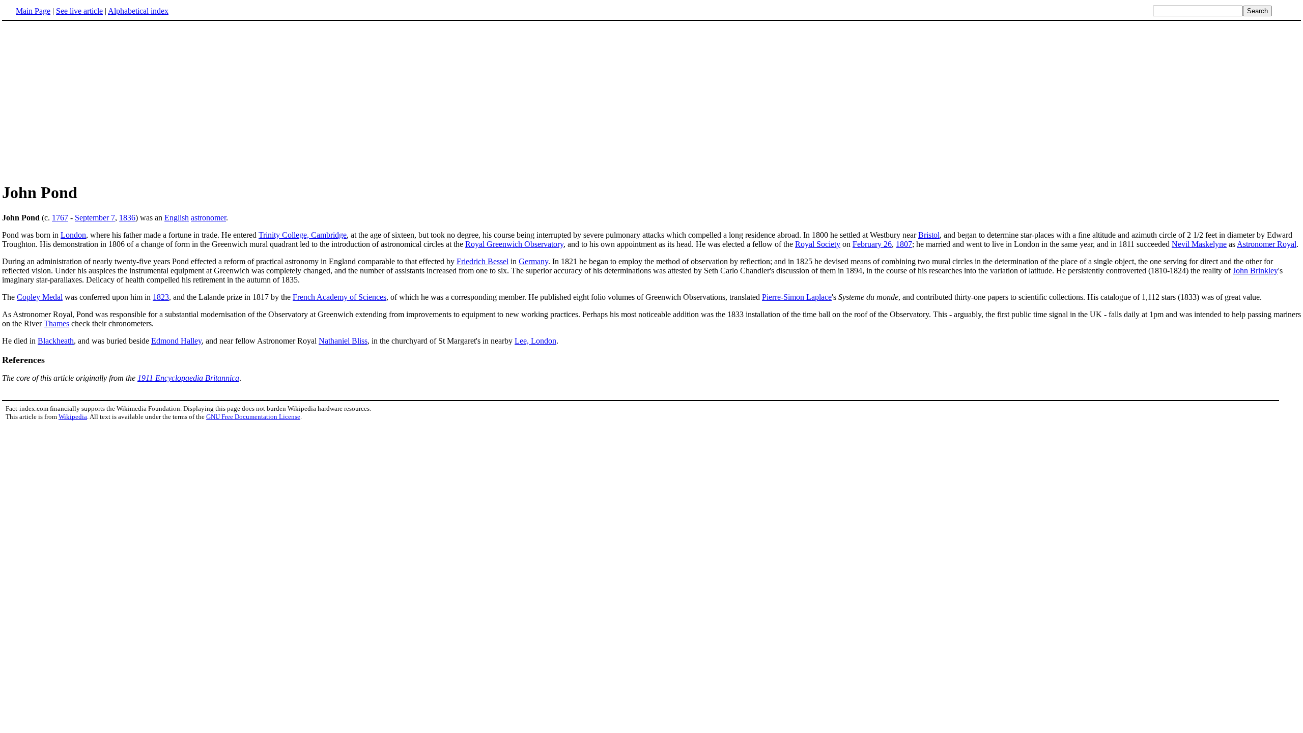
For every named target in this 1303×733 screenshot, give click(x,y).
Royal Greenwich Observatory (514, 244)
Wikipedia (73, 416)
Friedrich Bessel (482, 261)
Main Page (33, 11)
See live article (79, 11)
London (73, 235)
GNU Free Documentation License (253, 416)
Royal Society (817, 244)
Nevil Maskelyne (1199, 244)
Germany (533, 261)
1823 (161, 297)
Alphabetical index (138, 11)
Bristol (929, 235)
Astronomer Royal (1266, 244)
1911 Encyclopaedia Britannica (188, 378)
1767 (60, 217)
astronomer (208, 217)
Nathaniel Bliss (343, 340)
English (176, 217)
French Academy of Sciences (339, 297)
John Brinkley (1255, 270)
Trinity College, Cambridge (303, 235)
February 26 (872, 244)
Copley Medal (40, 297)
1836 (127, 217)
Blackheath (56, 340)
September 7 (95, 217)
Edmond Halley (176, 340)
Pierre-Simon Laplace (797, 297)
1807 (904, 244)
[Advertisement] (87, 101)
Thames (56, 323)
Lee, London (535, 340)
